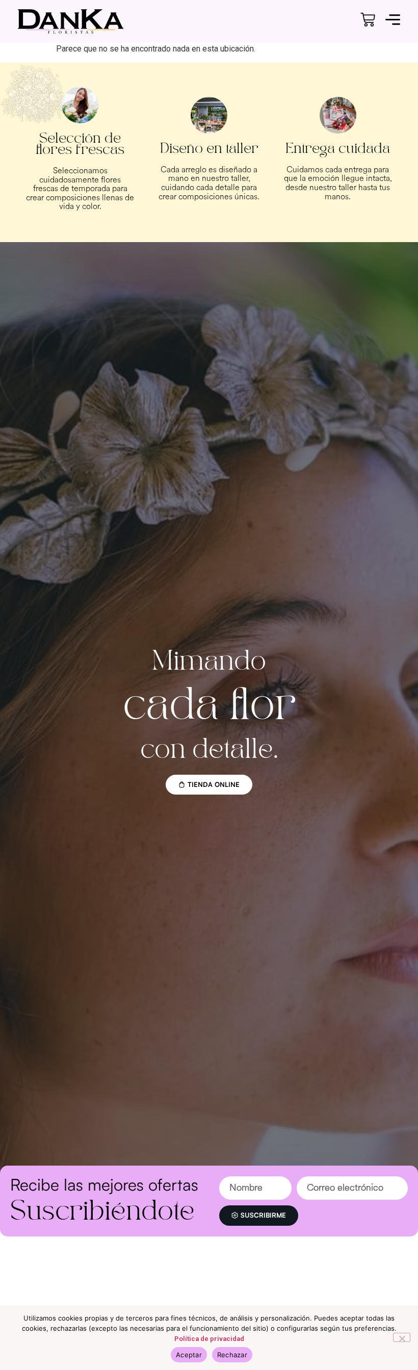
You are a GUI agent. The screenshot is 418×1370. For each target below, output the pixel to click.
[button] (393, 21)
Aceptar (189, 1355)
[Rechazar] (401, 1337)
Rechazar (232, 1355)
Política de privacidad (209, 1338)
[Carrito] (367, 19)
